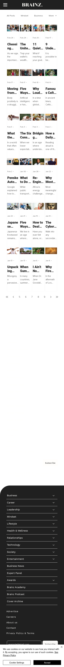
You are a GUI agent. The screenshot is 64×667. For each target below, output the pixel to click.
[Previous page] (13, 297)
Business (38, 15)
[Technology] (53, 363)
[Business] (53, 314)
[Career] (53, 321)
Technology (13, 363)
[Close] (59, 648)
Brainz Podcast (15, 412)
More (51, 15)
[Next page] (50, 297)
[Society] (53, 370)
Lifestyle (12, 342)
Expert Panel (14, 391)
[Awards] (53, 398)
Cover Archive (15, 419)
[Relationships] (53, 356)
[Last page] (57, 297)
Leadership (13, 328)
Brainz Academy (16, 405)
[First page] (7, 297)
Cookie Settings (16, 662)
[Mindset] (53, 335)
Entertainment (15, 377)
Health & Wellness (17, 349)
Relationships (15, 356)
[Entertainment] (53, 377)
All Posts (11, 15)
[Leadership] (53, 328)
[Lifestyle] (53, 342)
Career (11, 321)
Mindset (24, 15)
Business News (15, 384)
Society (11, 370)
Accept (47, 662)
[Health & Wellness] (53, 349)
